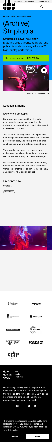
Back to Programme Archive (18, 16)
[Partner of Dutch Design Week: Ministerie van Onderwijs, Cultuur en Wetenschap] (13, 317)
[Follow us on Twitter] (29, 406)
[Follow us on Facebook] (23, 406)
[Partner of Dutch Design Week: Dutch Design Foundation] (13, 304)
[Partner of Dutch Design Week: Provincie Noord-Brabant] (13, 330)
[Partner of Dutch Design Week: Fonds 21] (36, 342)
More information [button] (11, 430)
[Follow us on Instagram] (17, 406)
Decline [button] (14, 436)
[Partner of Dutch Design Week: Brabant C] (36, 330)
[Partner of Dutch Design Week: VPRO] (13, 342)
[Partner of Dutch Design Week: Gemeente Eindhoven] (36, 317)
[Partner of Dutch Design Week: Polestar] (36, 304)
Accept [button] (37, 436)
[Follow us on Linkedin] (34, 406)
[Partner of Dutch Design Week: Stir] (13, 355)
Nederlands (44, 1)
